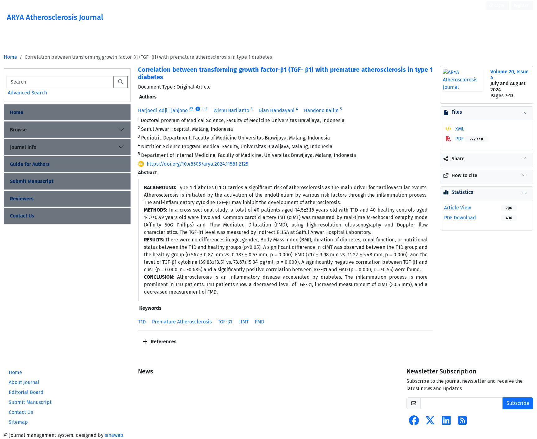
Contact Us (22, 216)
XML (459, 129)
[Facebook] (413, 422)
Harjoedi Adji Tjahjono (163, 110)
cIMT (243, 322)
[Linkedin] (446, 422)
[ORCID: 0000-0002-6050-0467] (198, 109)
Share (458, 159)
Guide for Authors (30, 164)
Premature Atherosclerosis (182, 322)
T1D (142, 322)
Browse (18, 130)
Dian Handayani (277, 110)
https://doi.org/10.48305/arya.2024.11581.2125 (197, 164)
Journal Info (23, 147)
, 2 (205, 109)
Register (521, 5)
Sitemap (18, 422)
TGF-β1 (225, 322)
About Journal (24, 382)
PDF (469, 139)
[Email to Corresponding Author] (191, 109)
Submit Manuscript (31, 181)
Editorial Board (26, 392)
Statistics (462, 192)
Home (10, 57)
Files (457, 112)
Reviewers (22, 199)
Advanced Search (27, 93)
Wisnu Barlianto (231, 110)
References (163, 342)
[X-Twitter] (430, 422)
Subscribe (518, 403)
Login (498, 5)
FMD (259, 322)
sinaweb (114, 435)
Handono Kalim (321, 110)
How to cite (464, 175)
